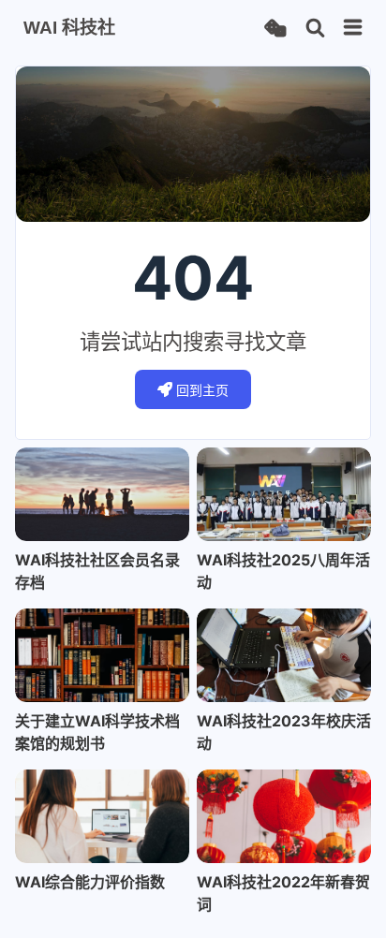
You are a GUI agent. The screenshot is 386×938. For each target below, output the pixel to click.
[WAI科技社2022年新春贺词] (284, 816)
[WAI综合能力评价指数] (102, 816)
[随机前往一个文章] (275, 28)
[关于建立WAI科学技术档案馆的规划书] (102, 655)
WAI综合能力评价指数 (90, 881)
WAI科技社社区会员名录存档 (97, 571)
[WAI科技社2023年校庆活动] (284, 655)
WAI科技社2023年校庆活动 (284, 732)
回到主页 (202, 390)
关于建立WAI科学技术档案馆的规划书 (97, 732)
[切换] (353, 28)
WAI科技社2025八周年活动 (283, 571)
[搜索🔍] (315, 28)
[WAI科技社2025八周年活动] (284, 494)
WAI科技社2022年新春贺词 (283, 893)
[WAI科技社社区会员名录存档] (102, 494)
